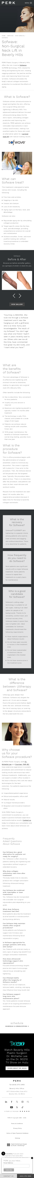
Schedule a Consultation (16, 1026)
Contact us (27, 820)
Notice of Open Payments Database (17, 1133)
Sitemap (17, 1138)
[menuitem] (6, 1102)
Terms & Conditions (17, 1123)
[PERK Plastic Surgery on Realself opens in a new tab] (28, 1102)
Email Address (8, 1163)
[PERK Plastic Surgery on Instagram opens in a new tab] (22, 1102)
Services (10, 35)
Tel (17, 1084)
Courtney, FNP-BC (22, 764)
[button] (3, 1153)
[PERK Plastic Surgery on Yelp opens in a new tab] (17, 1107)
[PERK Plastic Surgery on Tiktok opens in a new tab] (22, 1107)
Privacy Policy (17, 1128)
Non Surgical (20, 35)
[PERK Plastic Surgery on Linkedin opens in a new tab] (6, 1102)
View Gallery (17, 304)
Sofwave (5, 37)
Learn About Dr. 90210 (17, 1068)
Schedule (17, 1023)
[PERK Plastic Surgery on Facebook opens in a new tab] (11, 1102)
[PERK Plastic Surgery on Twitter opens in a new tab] (17, 1102)
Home (3, 35)
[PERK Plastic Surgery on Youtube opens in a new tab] (11, 1107)
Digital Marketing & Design (19, 1144)
